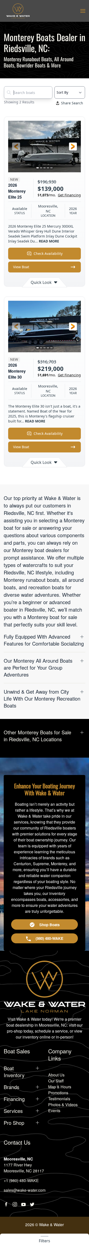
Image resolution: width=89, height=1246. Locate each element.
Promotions (58, 1093)
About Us (56, 1075)
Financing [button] (14, 1099)
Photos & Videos (63, 1104)
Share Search (72, 103)
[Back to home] (18, 11)
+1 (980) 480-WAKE (21, 1180)
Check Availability (48, 253)
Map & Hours (59, 1087)
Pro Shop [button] (14, 1122)
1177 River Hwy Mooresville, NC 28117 (24, 1168)
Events (54, 1110)
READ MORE (49, 241)
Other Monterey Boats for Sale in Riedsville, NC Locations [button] (37, 736)
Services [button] (13, 1110)
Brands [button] (11, 1087)
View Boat (21, 267)
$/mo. (59, 195)
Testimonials (59, 1098)
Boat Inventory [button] (14, 1072)
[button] (82, 11)
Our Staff (56, 1081)
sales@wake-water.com (24, 1190)
